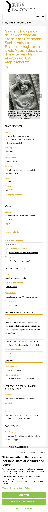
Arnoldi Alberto (11, 286)
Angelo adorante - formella (16, 278)
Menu (38, 17)
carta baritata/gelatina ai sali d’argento (23, 253)
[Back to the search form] (7, 67)
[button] (40, 96)
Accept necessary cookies (24, 502)
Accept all (24, 495)
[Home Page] (24, 7)
